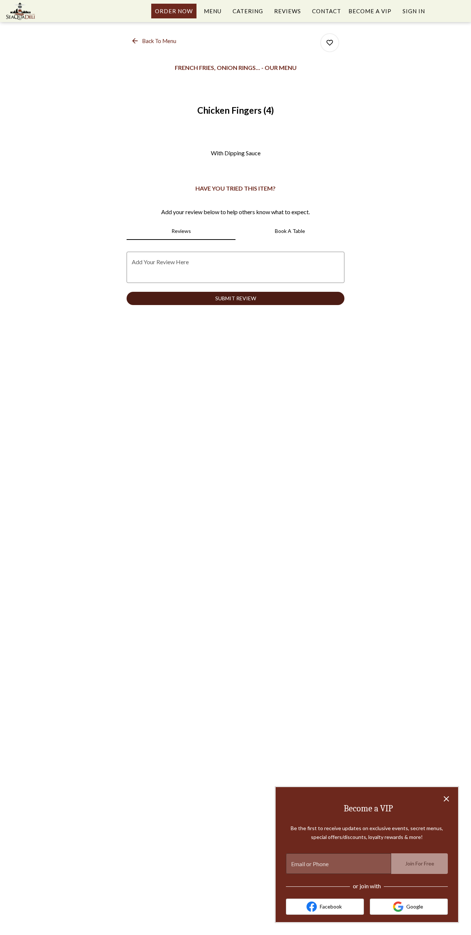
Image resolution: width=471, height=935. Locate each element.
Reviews (287, 11)
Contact (326, 11)
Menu (213, 11)
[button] (154, 41)
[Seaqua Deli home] (39, 11)
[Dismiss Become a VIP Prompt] (446, 799)
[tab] (181, 231)
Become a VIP (370, 11)
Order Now (174, 11)
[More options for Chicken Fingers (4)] (330, 43)
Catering (248, 11)
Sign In (414, 11)
